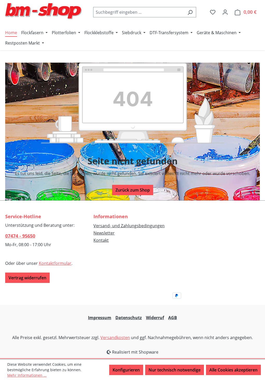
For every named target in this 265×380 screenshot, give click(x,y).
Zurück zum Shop (132, 190)
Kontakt (101, 240)
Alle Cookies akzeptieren (233, 370)
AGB (172, 317)
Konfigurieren (126, 370)
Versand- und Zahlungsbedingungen (129, 226)
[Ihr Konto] (225, 12)
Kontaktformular (55, 263)
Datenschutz (128, 317)
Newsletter (104, 233)
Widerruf (155, 317)
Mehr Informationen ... (27, 375)
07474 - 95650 (20, 236)
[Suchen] (190, 12)
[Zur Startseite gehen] (44, 11)
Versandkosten (115, 337)
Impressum (99, 317)
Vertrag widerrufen (27, 278)
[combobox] (138, 12)
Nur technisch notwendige (175, 370)
